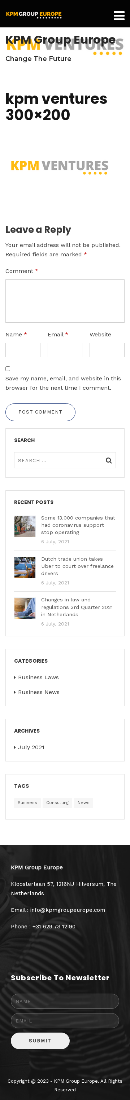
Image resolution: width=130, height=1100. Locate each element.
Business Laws (38, 677)
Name (16, 334)
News (84, 802)
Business (27, 802)
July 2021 (31, 747)
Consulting (57, 802)
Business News (39, 692)
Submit (40, 1040)
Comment (21, 271)
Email (58, 334)
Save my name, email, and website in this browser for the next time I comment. (63, 383)
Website (100, 334)
